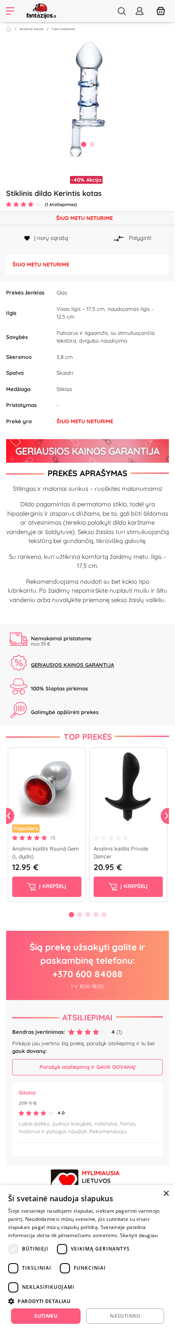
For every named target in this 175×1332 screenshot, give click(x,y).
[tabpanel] (87, 99)
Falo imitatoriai (63, 29)
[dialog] (87, 1258)
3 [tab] (87, 914)
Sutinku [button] (45, 1315)
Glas (62, 292)
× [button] (166, 1194)
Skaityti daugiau (139, 1235)
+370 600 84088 (87, 974)
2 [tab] (92, 144)
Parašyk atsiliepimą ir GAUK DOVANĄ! (87, 1067)
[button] (87, 1301)
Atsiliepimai (87, 1017)
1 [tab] (83, 144)
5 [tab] (104, 914)
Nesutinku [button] (125, 1315)
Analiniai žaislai (32, 29)
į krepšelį (51, 886)
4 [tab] (96, 914)
